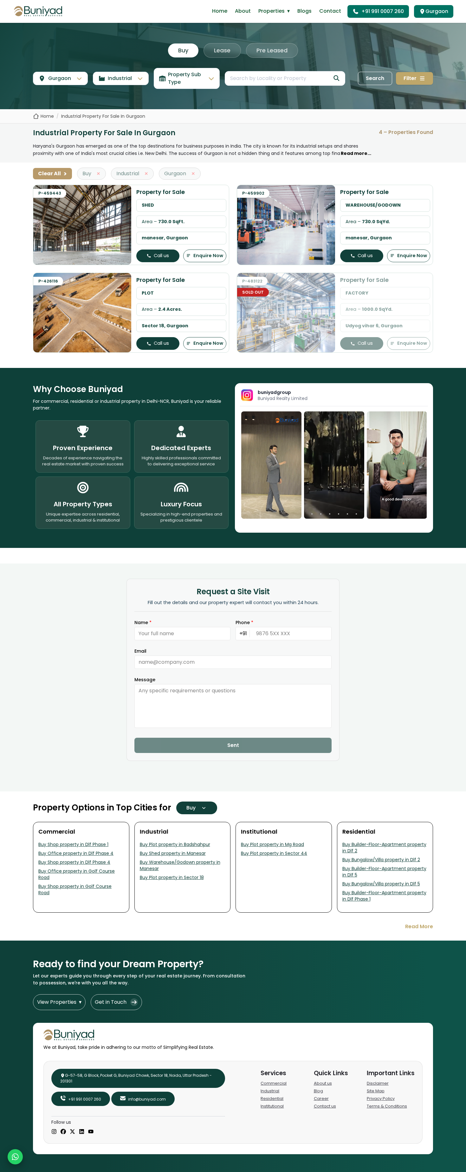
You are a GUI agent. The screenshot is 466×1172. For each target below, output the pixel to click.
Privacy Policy (381, 1098)
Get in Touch (110, 1002)
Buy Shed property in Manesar (173, 853)
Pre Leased (272, 50)
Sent (233, 745)
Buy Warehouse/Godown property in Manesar (180, 865)
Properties (274, 11)
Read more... (356, 153)
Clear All (52, 173)
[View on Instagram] (271, 465)
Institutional (272, 1106)
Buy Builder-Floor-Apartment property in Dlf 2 (384, 847)
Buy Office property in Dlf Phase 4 (75, 853)
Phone (244, 622)
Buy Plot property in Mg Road (272, 844)
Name (143, 622)
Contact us (325, 1106)
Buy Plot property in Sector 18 (172, 877)
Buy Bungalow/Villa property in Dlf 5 (381, 884)
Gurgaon (436, 11)
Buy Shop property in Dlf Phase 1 (73, 844)
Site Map (376, 1091)
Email (140, 651)
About (243, 11)
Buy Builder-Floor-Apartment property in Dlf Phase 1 (384, 895)
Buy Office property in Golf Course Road (76, 874)
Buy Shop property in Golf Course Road (75, 889)
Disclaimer (378, 1083)
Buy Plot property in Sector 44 (274, 853)
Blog (318, 1091)
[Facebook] (63, 1132)
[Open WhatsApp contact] (15, 1156)
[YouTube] (91, 1132)
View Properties (59, 1002)
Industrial (270, 1091)
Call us (161, 255)
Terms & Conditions (387, 1106)
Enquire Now (208, 255)
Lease (222, 50)
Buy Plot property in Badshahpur (175, 844)
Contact (330, 11)
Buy (183, 50)
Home (219, 11)
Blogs (304, 11)
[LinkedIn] (81, 1132)
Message (144, 679)
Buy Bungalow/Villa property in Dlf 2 (381, 859)
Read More (419, 926)
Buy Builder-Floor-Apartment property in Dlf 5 (384, 871)
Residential (272, 1098)
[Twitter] (72, 1132)
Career (321, 1098)
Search (375, 78)
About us (323, 1083)
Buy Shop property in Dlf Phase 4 (74, 862)
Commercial (274, 1083)
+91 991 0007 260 (382, 11)
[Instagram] (54, 1132)
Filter (410, 78)
